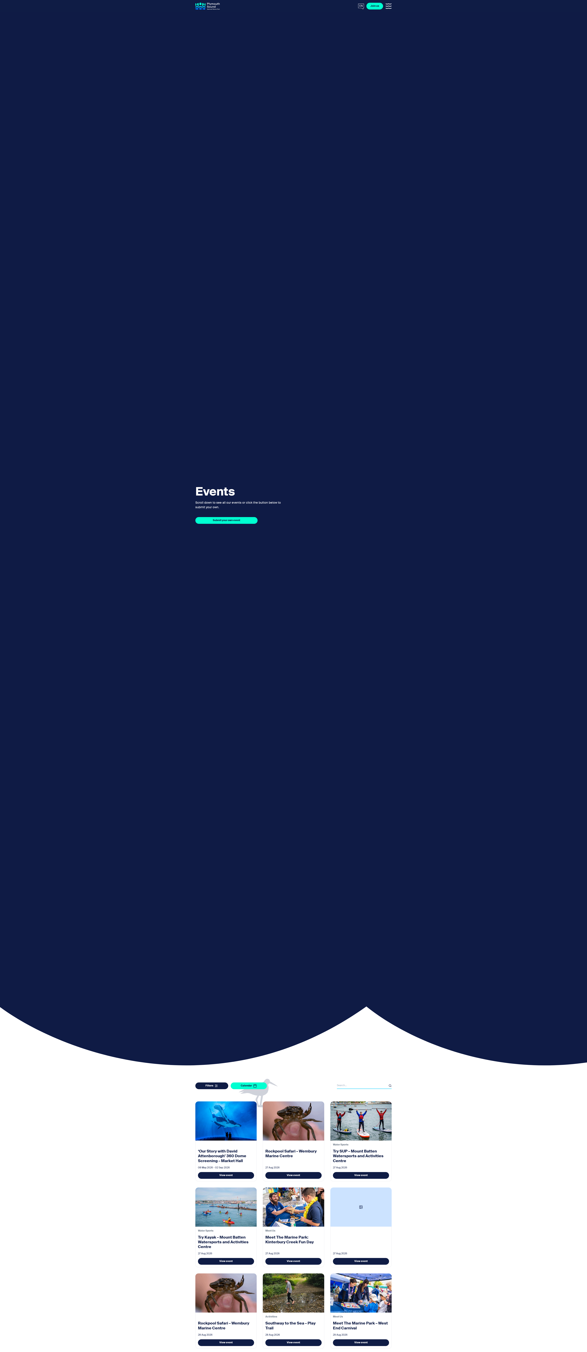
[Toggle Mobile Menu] (389, 6)
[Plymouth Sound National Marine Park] (207, 6)
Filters (209, 1086)
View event (226, 1175)
